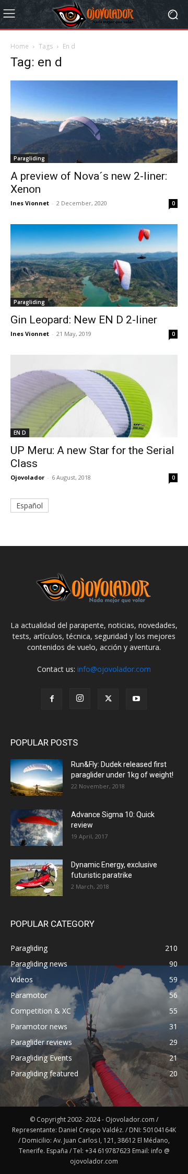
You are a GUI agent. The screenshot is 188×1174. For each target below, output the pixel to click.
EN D (20, 432)
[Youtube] (136, 699)
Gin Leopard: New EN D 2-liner (83, 319)
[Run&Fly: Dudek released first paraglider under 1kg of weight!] (36, 777)
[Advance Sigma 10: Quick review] (36, 827)
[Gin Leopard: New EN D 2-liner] (94, 265)
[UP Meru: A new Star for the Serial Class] (94, 396)
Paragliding (29, 158)
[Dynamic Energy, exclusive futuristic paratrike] (36, 877)
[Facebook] (51, 699)
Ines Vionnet (29, 203)
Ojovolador (27, 477)
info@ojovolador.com (114, 669)
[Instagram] (79, 698)
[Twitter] (108, 699)
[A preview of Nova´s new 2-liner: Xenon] (94, 121)
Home (19, 46)
